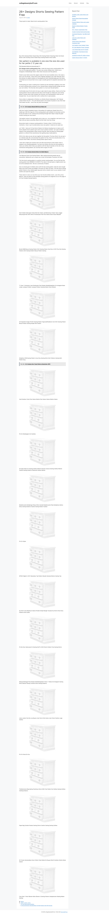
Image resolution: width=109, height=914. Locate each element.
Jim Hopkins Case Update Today (80, 45)
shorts (29, 902)
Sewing (22, 901)
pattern (22, 902)
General (76, 3)
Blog (88, 3)
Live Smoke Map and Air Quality (80, 49)
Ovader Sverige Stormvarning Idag (81, 31)
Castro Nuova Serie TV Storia (79, 57)
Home (70, 3)
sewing (25, 902)
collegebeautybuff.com (28, 3)
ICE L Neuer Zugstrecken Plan (79, 29)
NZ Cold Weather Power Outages (80, 47)
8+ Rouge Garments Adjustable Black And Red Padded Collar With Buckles (36, 905)
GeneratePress (64, 912)
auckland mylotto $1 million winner (81, 55)
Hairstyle (82, 3)
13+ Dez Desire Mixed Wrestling (27, 904)
